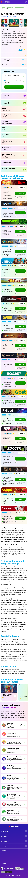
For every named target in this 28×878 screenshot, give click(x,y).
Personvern (5, 859)
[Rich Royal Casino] (14, 469)
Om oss (4, 850)
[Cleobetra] (14, 335)
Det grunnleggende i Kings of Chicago (13, 81)
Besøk (20, 193)
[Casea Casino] (14, 241)
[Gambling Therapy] (19, 868)
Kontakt (4, 854)
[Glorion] (14, 299)
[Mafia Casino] (14, 428)
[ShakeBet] (14, 490)
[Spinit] (14, 221)
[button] (0, 692)
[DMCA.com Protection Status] (6, 872)
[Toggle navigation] (25, 1)
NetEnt (4, 97)
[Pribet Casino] (14, 410)
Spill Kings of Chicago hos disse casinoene (12, 76)
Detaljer (21, 187)
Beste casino (5, 831)
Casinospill (10, 7)
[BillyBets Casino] (14, 280)
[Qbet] (14, 392)
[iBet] (14, 182)
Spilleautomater (19, 7)
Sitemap (4, 863)
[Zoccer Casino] (14, 448)
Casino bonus (5, 841)
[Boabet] (14, 373)
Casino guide (5, 846)
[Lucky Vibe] (14, 203)
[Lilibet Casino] (14, 261)
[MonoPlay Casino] (14, 508)
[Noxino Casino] (14, 355)
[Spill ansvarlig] (7, 868)
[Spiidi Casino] (14, 317)
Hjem (3, 7)
